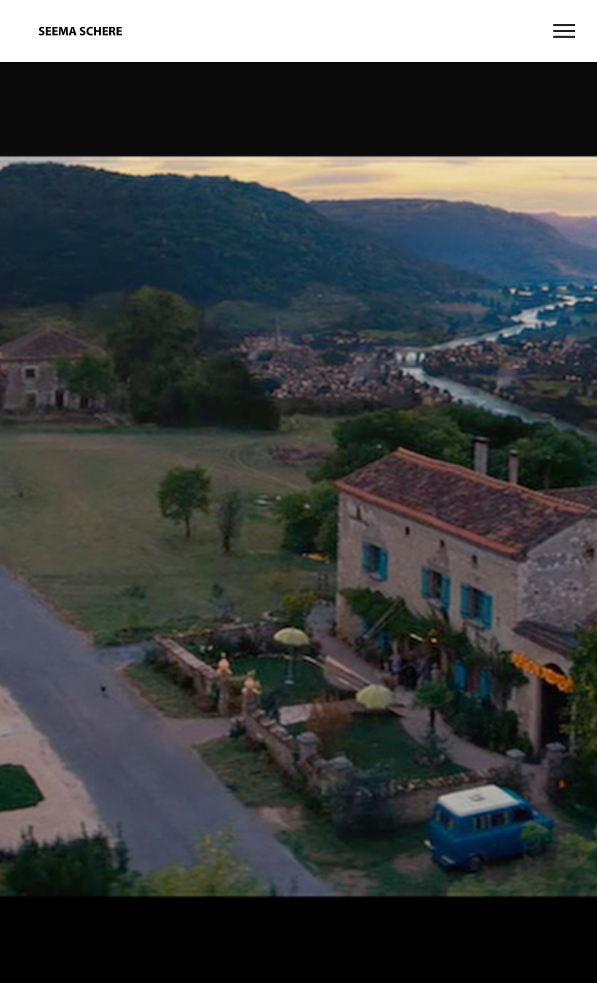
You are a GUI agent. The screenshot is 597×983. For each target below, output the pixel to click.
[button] (21, 532)
